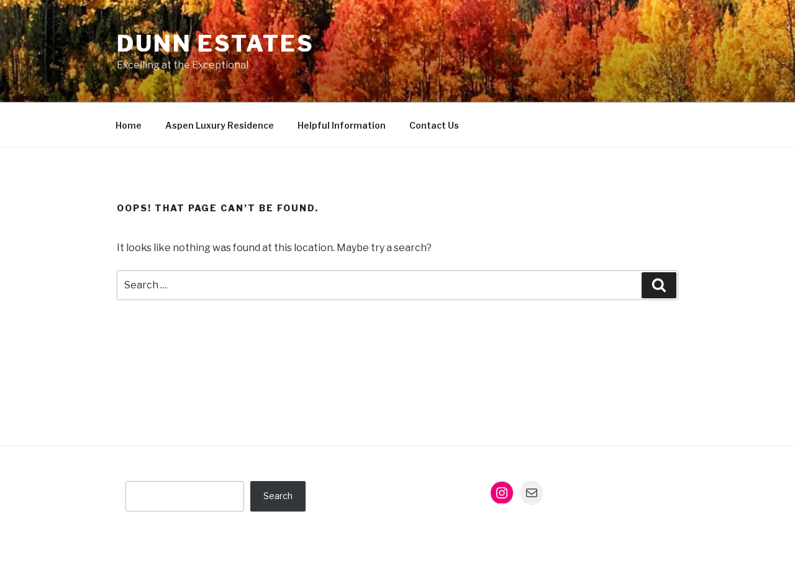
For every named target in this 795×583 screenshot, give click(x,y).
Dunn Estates (215, 43)
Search (278, 495)
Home (129, 125)
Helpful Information (342, 125)
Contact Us (434, 125)
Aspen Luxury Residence (219, 125)
